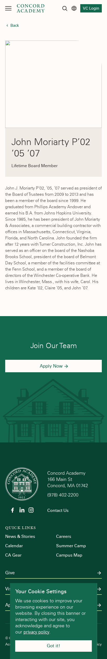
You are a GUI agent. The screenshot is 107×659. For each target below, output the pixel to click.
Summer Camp (71, 545)
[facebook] (12, 510)
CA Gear (13, 555)
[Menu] (8, 8)
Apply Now (51, 366)
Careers (63, 536)
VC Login (91, 8)
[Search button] (65, 8)
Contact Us (58, 510)
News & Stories (20, 536)
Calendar (14, 545)
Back (14, 25)
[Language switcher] (74, 8)
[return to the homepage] (21, 483)
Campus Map (69, 555)
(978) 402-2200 (63, 495)
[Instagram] (31, 510)
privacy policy (36, 632)
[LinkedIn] (22, 510)
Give (10, 573)
